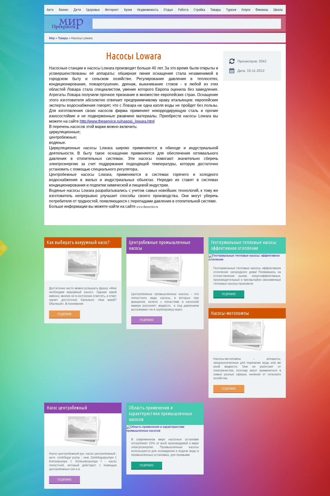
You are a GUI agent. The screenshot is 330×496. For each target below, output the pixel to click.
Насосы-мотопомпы (230, 313)
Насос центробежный (67, 407)
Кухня (128, 9)
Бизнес (63, 9)
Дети (77, 9)
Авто (50, 9)
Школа (278, 9)
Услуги (245, 9)
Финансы (261, 9)
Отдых (168, 9)
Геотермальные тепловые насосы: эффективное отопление (244, 245)
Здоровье (93, 9)
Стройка (199, 9)
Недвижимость (147, 9)
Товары (215, 9)
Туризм (231, 9)
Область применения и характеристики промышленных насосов (160, 413)
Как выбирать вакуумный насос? (78, 242)
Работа (183, 9)
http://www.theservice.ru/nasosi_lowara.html (117, 121)
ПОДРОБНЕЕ (64, 314)
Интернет (112, 9)
